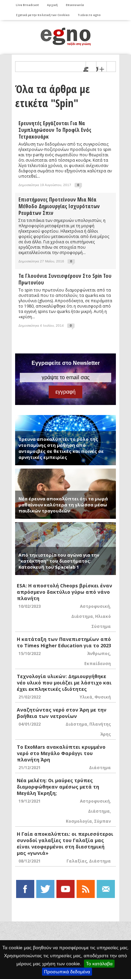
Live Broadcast (27, 5)
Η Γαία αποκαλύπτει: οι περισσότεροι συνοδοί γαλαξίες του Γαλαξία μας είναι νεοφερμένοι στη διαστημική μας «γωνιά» (65, 843)
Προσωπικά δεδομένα (67, 971)
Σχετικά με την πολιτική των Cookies (43, 15)
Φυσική (102, 697)
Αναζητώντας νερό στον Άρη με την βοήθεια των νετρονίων (61, 713)
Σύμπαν (102, 821)
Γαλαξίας (77, 861)
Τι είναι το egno (89, 15)
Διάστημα (82, 616)
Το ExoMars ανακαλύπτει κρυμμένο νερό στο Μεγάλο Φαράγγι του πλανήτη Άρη (61, 753)
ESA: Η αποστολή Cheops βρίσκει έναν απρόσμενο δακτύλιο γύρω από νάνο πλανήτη (64, 591)
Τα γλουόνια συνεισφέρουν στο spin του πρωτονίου (65, 279)
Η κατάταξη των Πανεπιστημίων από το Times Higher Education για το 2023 (64, 642)
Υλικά (86, 697)
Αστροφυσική (95, 606)
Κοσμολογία (79, 821)
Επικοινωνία (75, 5)
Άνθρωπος (98, 653)
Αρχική (52, 5)
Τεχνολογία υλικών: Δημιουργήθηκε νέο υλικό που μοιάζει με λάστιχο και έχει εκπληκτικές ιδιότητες (64, 682)
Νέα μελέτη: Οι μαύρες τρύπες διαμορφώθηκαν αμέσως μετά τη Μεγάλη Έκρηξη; (58, 786)
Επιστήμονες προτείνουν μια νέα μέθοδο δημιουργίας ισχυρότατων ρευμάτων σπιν (59, 206)
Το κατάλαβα (99, 963)
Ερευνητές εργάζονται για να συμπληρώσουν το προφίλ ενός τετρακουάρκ (54, 130)
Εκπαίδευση (97, 663)
